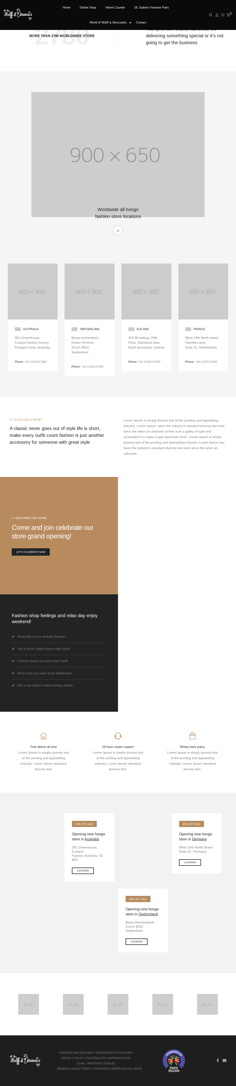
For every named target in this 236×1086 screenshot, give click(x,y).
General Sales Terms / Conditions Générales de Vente (99, 1068)
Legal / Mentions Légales (96, 1063)
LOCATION (83, 870)
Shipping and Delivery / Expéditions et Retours (96, 1052)
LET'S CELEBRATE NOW (30, 552)
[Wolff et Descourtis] (17, 18)
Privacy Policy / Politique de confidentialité (95, 1058)
